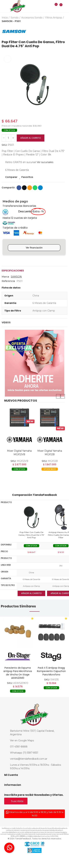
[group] (18, 632)
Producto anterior (56, 31)
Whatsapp (35, 187)
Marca (5, 276)
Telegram (40, 187)
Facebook (19, 187)
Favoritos (27, 177)
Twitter (24, 187)
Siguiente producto (64, 31)
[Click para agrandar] (7, 59)
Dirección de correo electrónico (29, 187)
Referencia (8, 281)
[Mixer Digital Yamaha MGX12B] (45, 417)
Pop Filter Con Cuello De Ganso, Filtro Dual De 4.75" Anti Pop (31, 535)
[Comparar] (53, 6)
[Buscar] (49, 6)
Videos (6, 322)
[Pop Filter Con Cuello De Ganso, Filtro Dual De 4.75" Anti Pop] (31, 517)
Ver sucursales (45, 162)
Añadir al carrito (30, 138)
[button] (5, 84)
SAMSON (16, 276)
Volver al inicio (60, 31)
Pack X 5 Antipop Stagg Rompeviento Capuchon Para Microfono (51, 671)
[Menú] (4, 6)
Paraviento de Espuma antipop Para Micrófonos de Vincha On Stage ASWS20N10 (17, 673)
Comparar (11, 177)
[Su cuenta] (65, 6)
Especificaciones (13, 270)
